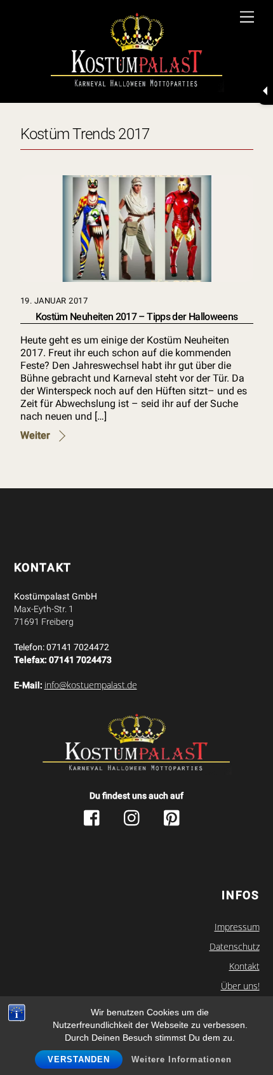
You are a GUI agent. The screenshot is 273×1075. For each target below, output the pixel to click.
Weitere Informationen (181, 1059)
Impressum (237, 927)
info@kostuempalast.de (90, 685)
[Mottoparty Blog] (137, 53)
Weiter (35, 435)
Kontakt (244, 966)
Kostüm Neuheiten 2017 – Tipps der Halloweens (137, 316)
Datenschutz (235, 946)
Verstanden (79, 1059)
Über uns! (240, 986)
